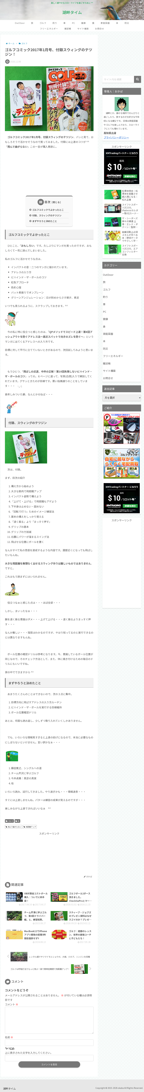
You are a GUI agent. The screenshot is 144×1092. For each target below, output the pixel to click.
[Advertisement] (49, 172)
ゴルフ (10, 821)
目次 (47, 202)
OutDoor (108, 274)
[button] (137, 79)
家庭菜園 (108, 334)
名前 (9, 1037)
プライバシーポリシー (116, 137)
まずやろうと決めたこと (44, 221)
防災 (105, 348)
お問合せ (108, 378)
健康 (105, 319)
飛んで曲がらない (14, 827)
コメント (11, 1004)
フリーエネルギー (113, 356)
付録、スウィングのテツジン (46, 215)
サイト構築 (109, 371)
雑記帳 (107, 363)
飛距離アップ (31, 827)
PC (104, 311)
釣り (105, 297)
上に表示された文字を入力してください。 (29, 1052)
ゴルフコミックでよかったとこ (48, 209)
